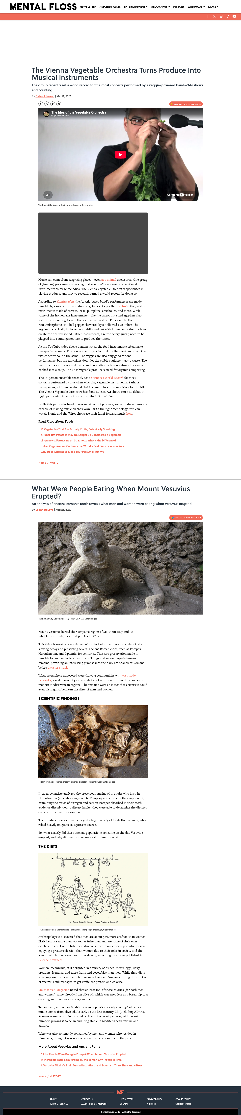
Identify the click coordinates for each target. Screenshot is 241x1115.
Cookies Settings (183, 1103)
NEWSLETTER (88, 6)
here (129, 413)
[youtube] (234, 16)
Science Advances (50, 960)
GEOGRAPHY (159, 6)
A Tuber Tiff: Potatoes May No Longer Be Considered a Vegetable (81, 435)
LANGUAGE (195, 6)
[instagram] (221, 16)
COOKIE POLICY (182, 1099)
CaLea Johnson (45, 96)
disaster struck (58, 667)
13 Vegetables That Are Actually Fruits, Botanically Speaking (78, 429)
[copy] (58, 103)
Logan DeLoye (44, 510)
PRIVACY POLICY (154, 1099)
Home (42, 463)
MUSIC (54, 463)
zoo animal (108, 279)
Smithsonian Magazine (53, 990)
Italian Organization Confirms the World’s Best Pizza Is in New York (82, 446)
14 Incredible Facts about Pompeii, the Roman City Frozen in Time (81, 1060)
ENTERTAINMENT (134, 6)
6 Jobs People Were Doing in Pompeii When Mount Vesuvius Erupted (83, 1054)
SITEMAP (124, 1103)
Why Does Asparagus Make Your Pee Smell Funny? (72, 452)
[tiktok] (228, 16)
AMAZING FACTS (110, 6)
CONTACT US (87, 1099)
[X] (214, 16)
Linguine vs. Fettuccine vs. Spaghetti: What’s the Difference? (78, 440)
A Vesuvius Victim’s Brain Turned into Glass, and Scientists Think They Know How (91, 1065)
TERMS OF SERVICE (59, 1103)
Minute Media (113, 1111)
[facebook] (208, 16)
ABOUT (53, 1099)
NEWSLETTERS (126, 1099)
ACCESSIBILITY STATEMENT (94, 1103)
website (123, 306)
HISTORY (179, 6)
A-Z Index (151, 1103)
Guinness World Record (107, 377)
